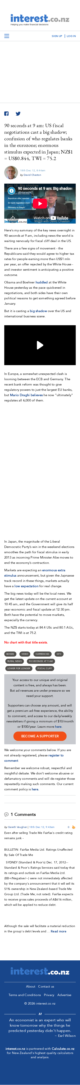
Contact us (46, 986)
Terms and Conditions (25, 995)
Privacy (49, 995)
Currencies (42, 654)
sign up (57, 36)
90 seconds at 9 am (41, 661)
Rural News (14, 661)
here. (35, 789)
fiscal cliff (45, 668)
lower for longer (18, 668)
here (58, 727)
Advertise (64, 995)
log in (71, 36)
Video (25, 654)
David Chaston (32, 175)
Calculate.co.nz (63, 1049)
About (30, 986)
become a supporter (40, 736)
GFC (59, 654)
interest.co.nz (15, 1049)
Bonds (10, 654)
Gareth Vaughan (17, 827)
